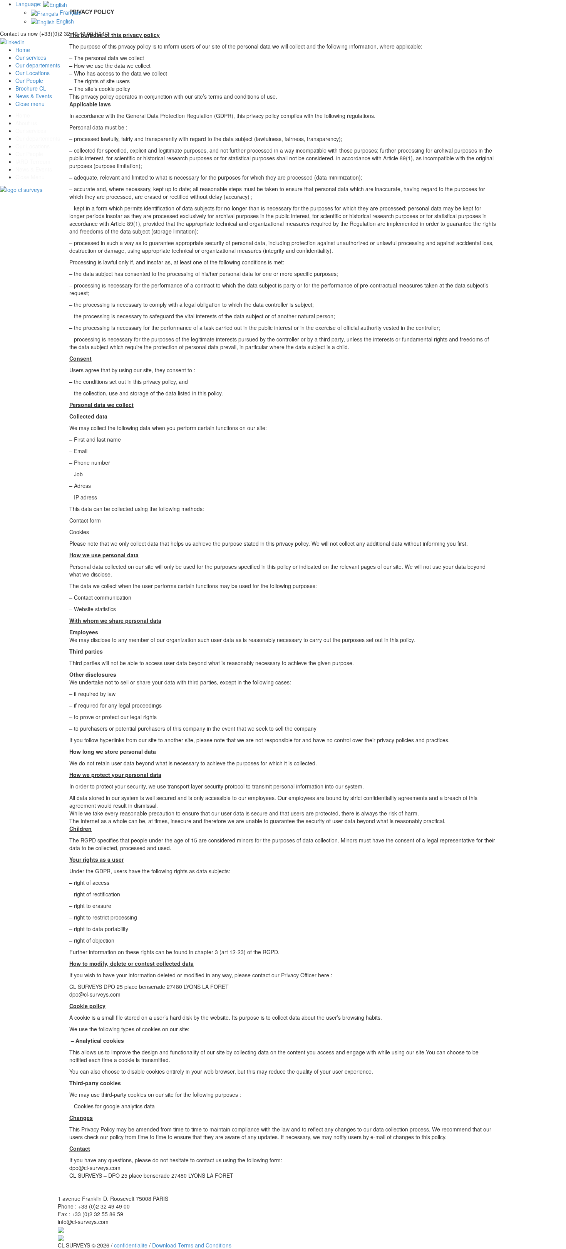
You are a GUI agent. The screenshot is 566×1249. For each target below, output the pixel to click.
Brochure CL (30, 88)
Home (22, 50)
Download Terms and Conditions (191, 1245)
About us (26, 123)
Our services (30, 57)
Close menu (30, 104)
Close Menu (30, 177)
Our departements (37, 65)
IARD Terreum (32, 161)
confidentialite (130, 1245)
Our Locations (32, 73)
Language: (29, 4)
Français (69, 12)
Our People (29, 80)
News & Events (33, 96)
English (64, 21)
